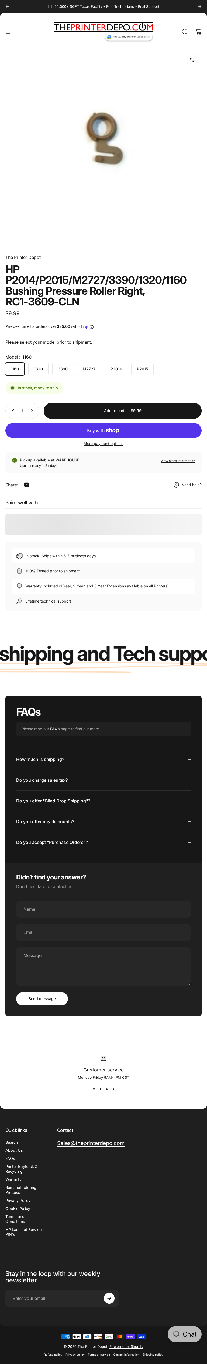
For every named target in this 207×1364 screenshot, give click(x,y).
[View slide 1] (94, 1089)
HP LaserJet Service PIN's (23, 1232)
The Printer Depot (23, 257)
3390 (63, 369)
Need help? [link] (191, 484)
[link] (91, 1143)
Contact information (126, 1354)
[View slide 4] (113, 1089)
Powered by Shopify (126, 1346)
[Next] (199, 6)
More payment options (103, 443)
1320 (38, 369)
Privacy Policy (17, 1200)
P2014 (116, 369)
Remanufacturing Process (20, 1190)
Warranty (13, 1179)
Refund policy (53, 1354)
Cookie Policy (17, 1208)
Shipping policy (153, 1354)
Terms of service (99, 1354)
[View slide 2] (100, 1089)
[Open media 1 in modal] (192, 60)
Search (11, 1142)
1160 (15, 369)
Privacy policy (75, 1354)
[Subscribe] (109, 1298)
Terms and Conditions (15, 1219)
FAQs (55, 728)
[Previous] (7, 6)
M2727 (89, 369)
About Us (14, 1150)
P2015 (142, 369)
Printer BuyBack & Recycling (21, 1169)
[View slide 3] (107, 1089)
